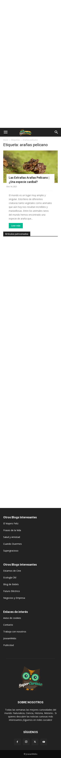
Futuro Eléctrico (11, 591)
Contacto (8, 624)
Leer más (15, 225)
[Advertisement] (30, 32)
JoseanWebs (9, 638)
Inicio (5, 140)
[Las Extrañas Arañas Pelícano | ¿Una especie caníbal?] (30, 166)
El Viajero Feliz (10, 523)
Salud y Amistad (11, 537)
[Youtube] (44, 742)
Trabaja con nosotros (14, 631)
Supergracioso (10, 550)
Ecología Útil (9, 577)
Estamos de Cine (12, 570)
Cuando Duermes (12, 543)
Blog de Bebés (11, 584)
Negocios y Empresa (14, 597)
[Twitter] (35, 742)
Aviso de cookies (12, 617)
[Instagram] (26, 742)
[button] (5, 132)
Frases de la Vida (12, 530)
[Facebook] (17, 742)
